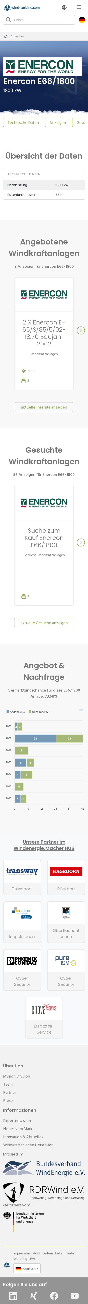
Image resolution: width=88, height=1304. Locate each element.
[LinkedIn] (13, 1296)
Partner (9, 1092)
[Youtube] (75, 1296)
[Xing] (34, 1296)
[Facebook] (54, 1296)
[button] (82, 19)
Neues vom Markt (18, 1128)
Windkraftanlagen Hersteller (28, 1144)
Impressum (21, 1253)
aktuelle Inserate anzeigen (44, 407)
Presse (8, 1100)
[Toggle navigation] (79, 7)
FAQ (33, 1258)
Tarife (69, 1253)
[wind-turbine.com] (6, 36)
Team (8, 1084)
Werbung (20, 1258)
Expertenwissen (17, 1120)
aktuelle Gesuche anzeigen (44, 622)
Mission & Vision (16, 1076)
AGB (36, 1253)
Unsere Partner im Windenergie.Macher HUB (44, 845)
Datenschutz (52, 1253)
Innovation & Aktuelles (23, 1136)
